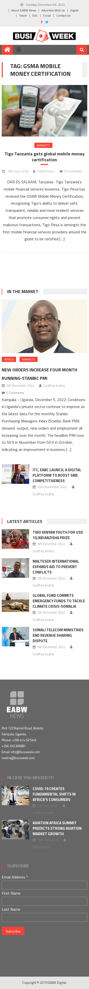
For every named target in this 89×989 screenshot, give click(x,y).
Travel (23, 15)
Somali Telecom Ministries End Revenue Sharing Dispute (58, 635)
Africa (9, 359)
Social (47, 15)
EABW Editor (46, 171)
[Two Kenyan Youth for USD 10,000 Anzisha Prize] (15, 539)
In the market (22, 291)
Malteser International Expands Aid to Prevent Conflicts (56, 566)
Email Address (15, 877)
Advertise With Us (53, 10)
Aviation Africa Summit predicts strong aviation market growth (57, 828)
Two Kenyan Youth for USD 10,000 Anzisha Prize (58, 535)
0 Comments (73, 171)
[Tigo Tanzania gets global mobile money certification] (44, 110)
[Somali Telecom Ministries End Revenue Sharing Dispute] (15, 636)
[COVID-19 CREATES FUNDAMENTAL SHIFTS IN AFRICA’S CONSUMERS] (15, 795)
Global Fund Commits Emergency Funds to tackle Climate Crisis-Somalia (59, 601)
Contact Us (63, 15)
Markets (43, 145)
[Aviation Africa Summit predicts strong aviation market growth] (15, 829)
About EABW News (23, 10)
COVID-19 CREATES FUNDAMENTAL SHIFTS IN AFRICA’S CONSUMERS (54, 794)
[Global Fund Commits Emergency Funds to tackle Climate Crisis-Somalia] (15, 602)
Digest (74, 10)
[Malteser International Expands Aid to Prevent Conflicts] (15, 568)
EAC (35, 15)
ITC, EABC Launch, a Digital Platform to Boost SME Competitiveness (57, 475)
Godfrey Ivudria (54, 385)
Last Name (11, 909)
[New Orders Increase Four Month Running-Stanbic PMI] (44, 326)
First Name (11, 893)
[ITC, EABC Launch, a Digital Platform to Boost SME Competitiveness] (15, 474)
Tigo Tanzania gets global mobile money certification (44, 157)
